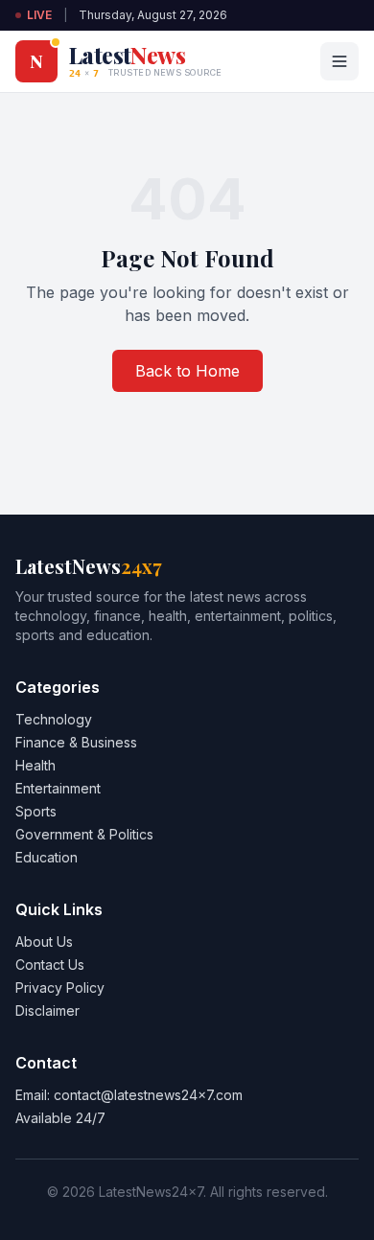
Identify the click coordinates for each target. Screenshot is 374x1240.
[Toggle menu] (339, 61)
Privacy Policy (60, 987)
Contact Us (49, 964)
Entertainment (58, 788)
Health (35, 765)
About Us (44, 941)
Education (46, 857)
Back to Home (187, 370)
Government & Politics (84, 834)
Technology (53, 719)
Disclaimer (47, 1010)
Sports (36, 811)
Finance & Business (76, 742)
